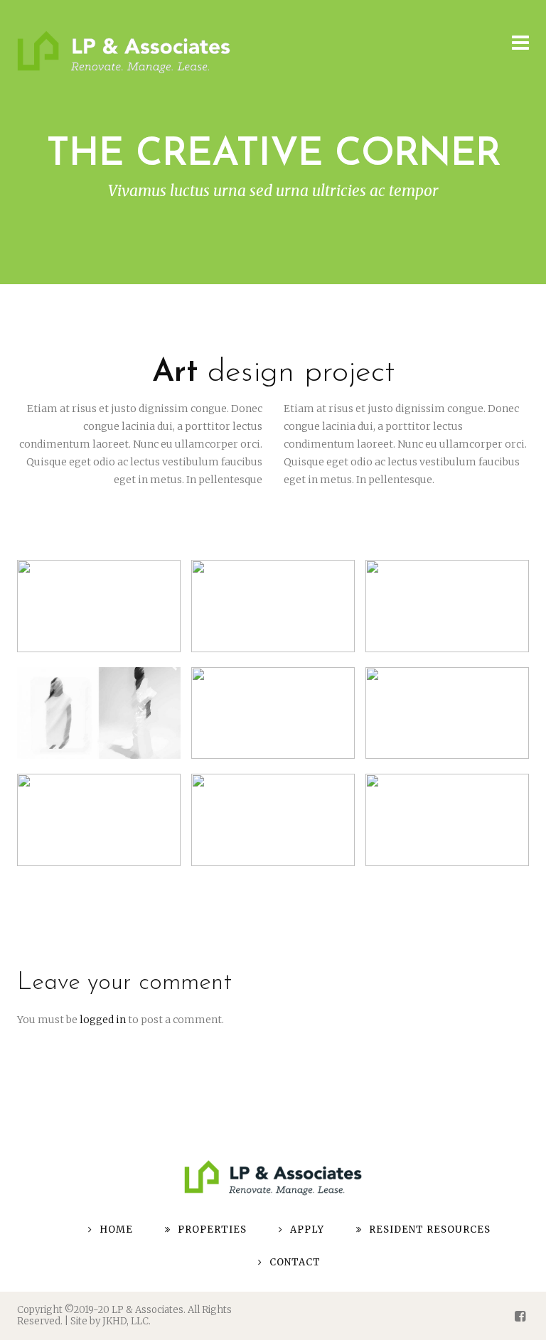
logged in (103, 1019)
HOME (116, 1229)
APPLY (307, 1229)
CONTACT (295, 1262)
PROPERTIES (212, 1229)
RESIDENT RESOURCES (430, 1229)
